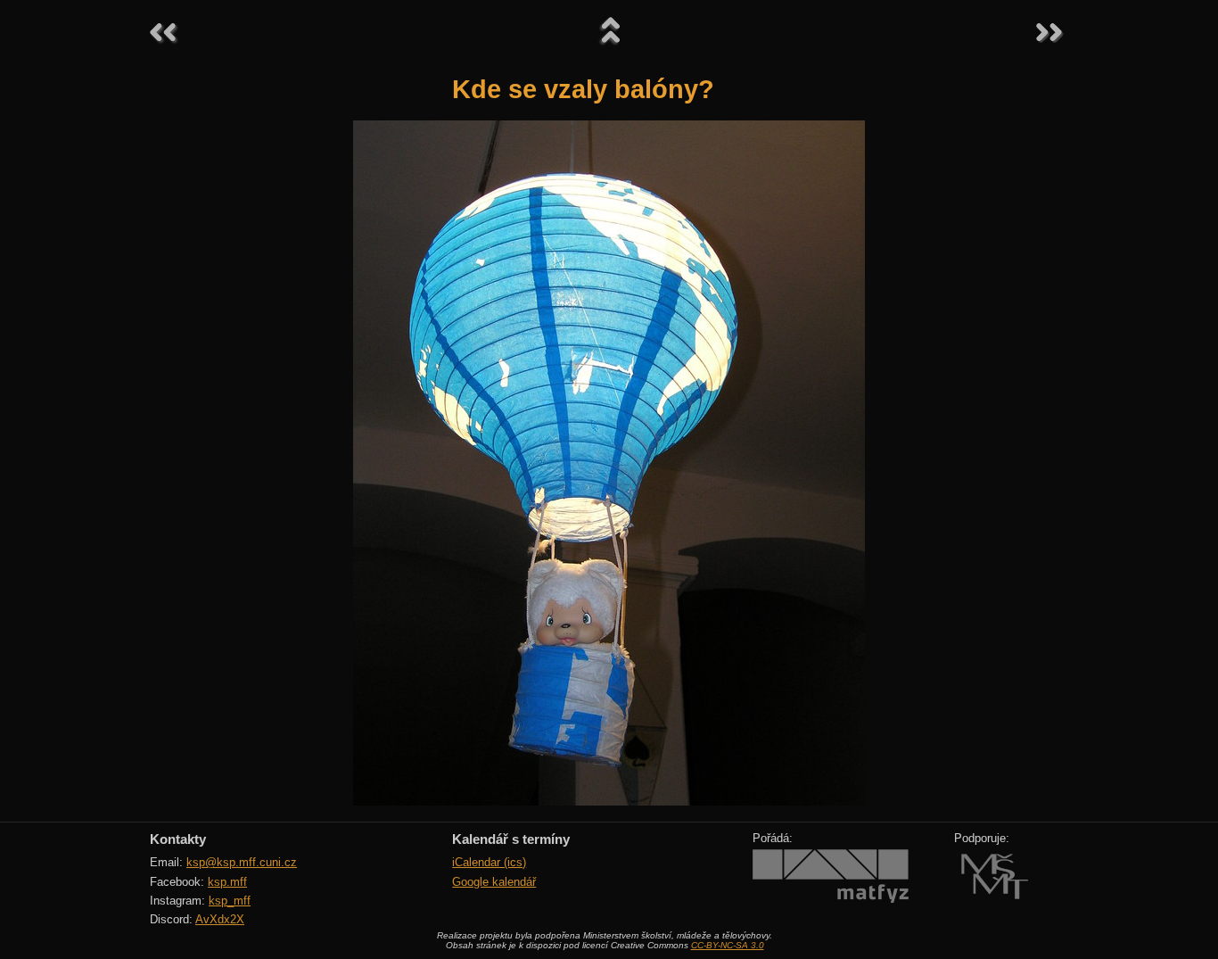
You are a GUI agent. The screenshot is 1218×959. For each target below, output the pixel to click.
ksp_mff (230, 900)
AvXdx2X (219, 919)
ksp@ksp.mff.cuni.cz (241, 862)
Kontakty (178, 839)
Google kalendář (494, 882)
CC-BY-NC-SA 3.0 (727, 945)
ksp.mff (227, 882)
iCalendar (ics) (489, 862)
